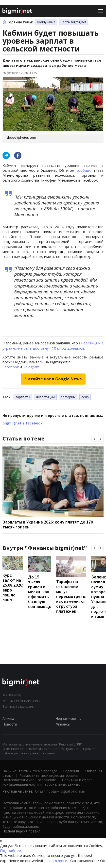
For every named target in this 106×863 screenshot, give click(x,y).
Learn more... (58, 860)
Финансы (62, 724)
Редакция (71, 771)
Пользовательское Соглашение (29, 780)
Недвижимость (68, 718)
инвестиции (45, 397)
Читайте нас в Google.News (53, 379)
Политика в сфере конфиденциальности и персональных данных (47, 782)
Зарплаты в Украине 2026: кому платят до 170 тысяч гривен (47, 524)
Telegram (31, 366)
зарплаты (23, 397)
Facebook (10, 366)
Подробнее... (11, 850)
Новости (9, 724)
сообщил (85, 170)
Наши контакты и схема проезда (29, 771)
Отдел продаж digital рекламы (60, 791)
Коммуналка (46, 22)
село (85, 397)
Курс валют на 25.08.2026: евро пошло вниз (12, 587)
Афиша (8, 718)
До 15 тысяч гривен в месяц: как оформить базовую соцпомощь (39, 591)
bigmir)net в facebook (22, 423)
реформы (68, 397)
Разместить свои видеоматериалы (48, 775)
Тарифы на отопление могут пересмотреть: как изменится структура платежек (71, 596)
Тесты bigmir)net (73, 22)
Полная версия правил (21, 831)
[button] (94, 439)
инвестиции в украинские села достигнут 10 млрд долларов (53, 345)
